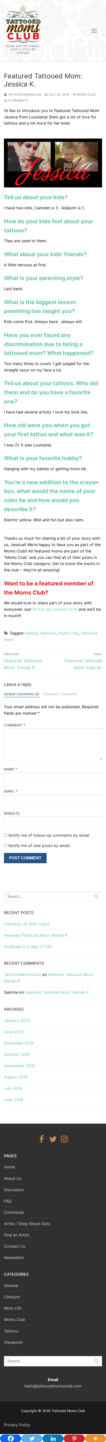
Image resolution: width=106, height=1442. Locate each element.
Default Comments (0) (21, 694)
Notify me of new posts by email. (39, 845)
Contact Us (14, 1246)
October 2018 (17, 1054)
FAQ (7, 1201)
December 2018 (19, 1043)
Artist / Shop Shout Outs (27, 1223)
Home (9, 1166)
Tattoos (11, 1331)
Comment (14, 725)
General (11, 1285)
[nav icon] (94, 31)
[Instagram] (64, 1139)
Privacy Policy (17, 1424)
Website (12, 813)
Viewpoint (13, 1342)
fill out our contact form (55, 609)
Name (10, 769)
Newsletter (14, 1257)
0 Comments (17, 100)
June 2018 (13, 1099)
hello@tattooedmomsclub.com (53, 1386)
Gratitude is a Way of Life (28, 946)
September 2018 (19, 1065)
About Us (12, 1178)
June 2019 (13, 1031)
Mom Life (12, 1308)
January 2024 (17, 1020)
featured (48, 633)
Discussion (14, 1189)
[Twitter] (53, 1139)
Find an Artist (16, 1234)
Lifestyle (12, 1296)
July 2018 (13, 1088)
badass (31, 633)
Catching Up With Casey (27, 923)
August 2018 (15, 1076)
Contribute (14, 1212)
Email (11, 791)
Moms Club (85, 94)
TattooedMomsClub (24, 94)
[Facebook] (41, 1139)
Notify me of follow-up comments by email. (49, 835)
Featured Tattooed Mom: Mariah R (36, 935)
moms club (68, 633)
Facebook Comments (60, 694)
